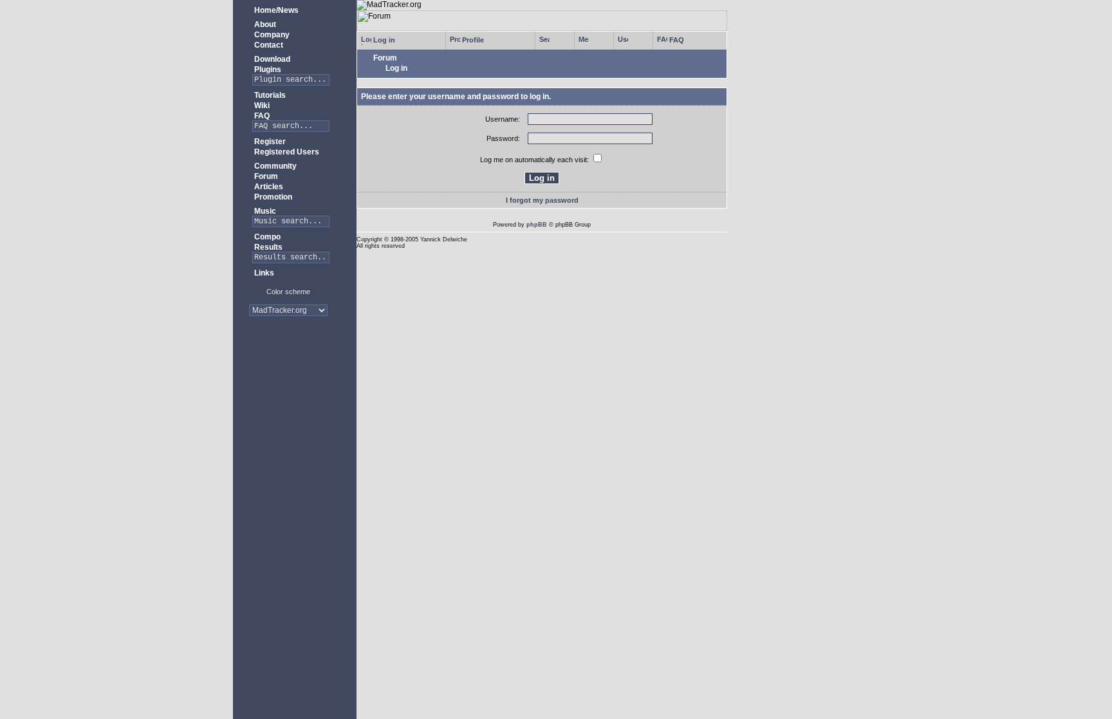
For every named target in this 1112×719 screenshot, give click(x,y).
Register (269, 141)
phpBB (536, 224)
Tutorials (269, 95)
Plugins (266, 69)
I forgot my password (542, 200)
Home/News (275, 10)
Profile (472, 40)
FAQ (261, 115)
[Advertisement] (288, 366)
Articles (267, 186)
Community (274, 166)
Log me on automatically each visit (533, 159)
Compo (266, 236)
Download (271, 59)
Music (264, 211)
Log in (383, 40)
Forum (265, 176)
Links (263, 272)
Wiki (261, 105)
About (264, 24)
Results (267, 247)
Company (271, 34)
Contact (267, 45)
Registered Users (285, 151)
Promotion (272, 196)
